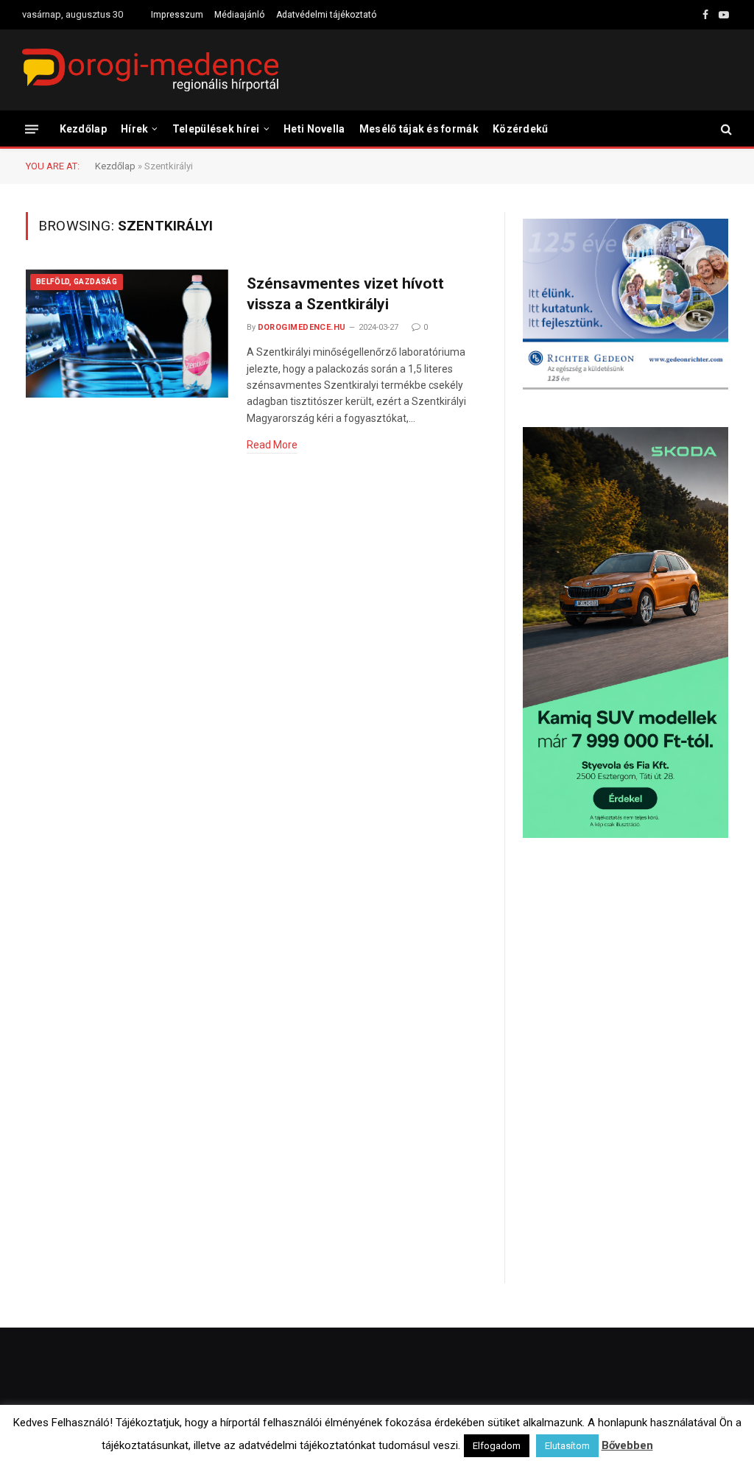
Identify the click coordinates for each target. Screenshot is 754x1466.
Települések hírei (216, 129)
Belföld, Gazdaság (76, 282)
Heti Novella (314, 129)
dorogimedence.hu (302, 327)
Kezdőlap (83, 129)
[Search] (725, 129)
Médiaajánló (239, 15)
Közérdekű (521, 129)
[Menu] (31, 128)
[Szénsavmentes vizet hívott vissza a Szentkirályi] (127, 333)
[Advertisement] (625, 967)
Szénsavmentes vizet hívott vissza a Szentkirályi (345, 294)
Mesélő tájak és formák (419, 129)
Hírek (134, 129)
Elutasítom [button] (567, 1445)
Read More (272, 445)
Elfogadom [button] (497, 1445)
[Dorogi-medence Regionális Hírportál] (150, 70)
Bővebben (627, 1445)
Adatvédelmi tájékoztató (326, 15)
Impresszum (177, 15)
